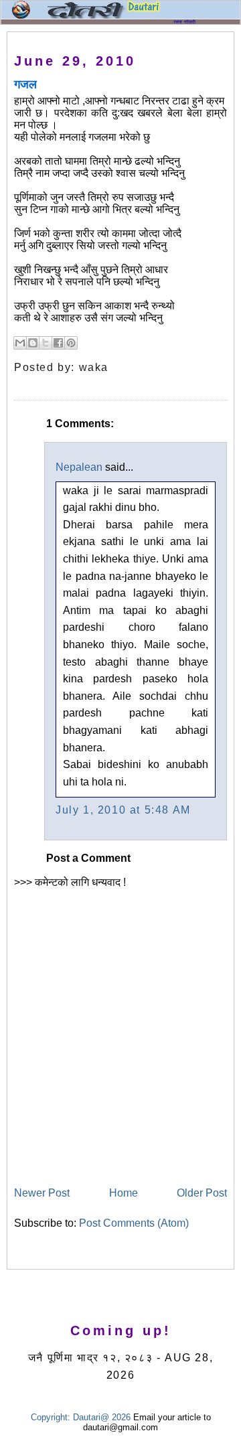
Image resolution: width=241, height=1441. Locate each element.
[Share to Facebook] (58, 343)
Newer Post (42, 1193)
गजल (25, 84)
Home (123, 1193)
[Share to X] (45, 343)
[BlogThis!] (32, 343)
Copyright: (50, 1417)
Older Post (202, 1193)
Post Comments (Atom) (134, 1223)
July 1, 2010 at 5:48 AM (123, 810)
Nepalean (79, 467)
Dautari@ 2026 (103, 1417)
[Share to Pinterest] (71, 343)
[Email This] (20, 343)
